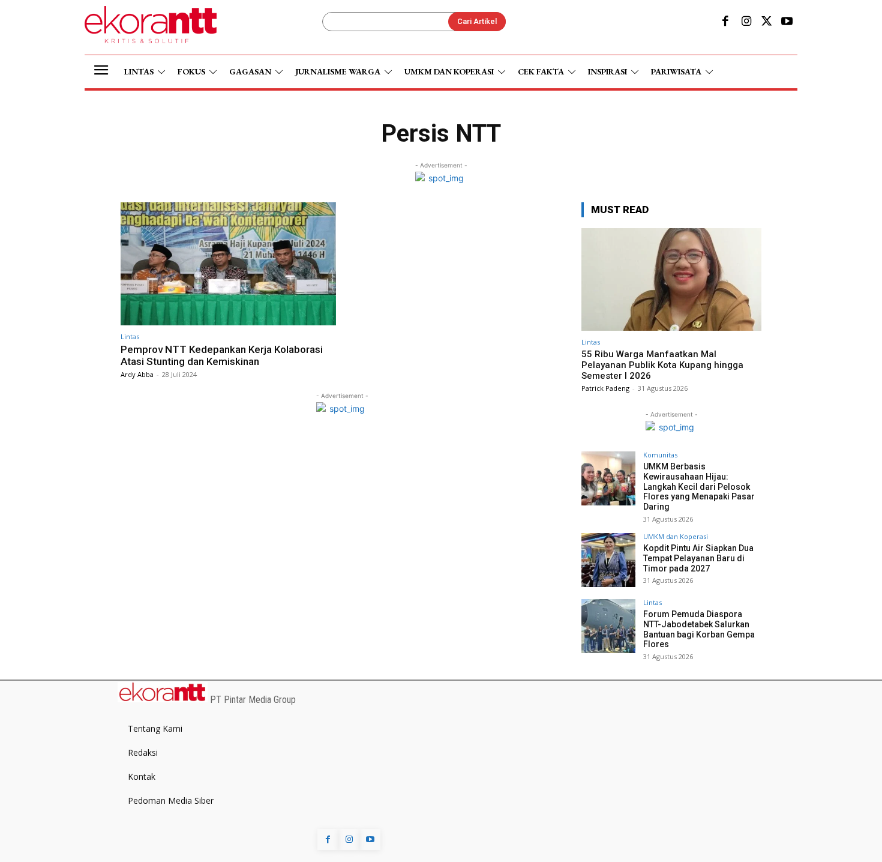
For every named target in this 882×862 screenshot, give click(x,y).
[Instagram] (746, 22)
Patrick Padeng (605, 388)
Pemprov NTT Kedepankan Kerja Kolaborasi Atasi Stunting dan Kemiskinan (222, 355)
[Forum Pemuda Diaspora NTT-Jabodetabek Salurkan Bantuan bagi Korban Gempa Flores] (608, 626)
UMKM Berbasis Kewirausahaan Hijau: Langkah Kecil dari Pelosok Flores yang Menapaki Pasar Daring (699, 486)
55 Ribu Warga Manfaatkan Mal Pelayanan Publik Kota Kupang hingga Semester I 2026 (662, 365)
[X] (767, 22)
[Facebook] (725, 22)
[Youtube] (787, 22)
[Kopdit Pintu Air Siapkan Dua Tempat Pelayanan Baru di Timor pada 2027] (608, 560)
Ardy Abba (137, 374)
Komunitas (660, 454)
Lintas (130, 336)
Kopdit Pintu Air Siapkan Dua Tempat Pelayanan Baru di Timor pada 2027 (698, 558)
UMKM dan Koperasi (675, 536)
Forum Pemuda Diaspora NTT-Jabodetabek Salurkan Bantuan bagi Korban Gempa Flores (699, 629)
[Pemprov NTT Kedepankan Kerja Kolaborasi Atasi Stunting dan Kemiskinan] (228, 263)
